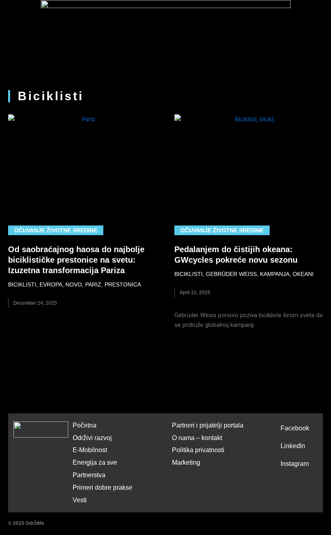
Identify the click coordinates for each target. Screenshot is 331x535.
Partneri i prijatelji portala (207, 425)
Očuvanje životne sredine (55, 230)
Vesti (80, 500)
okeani (303, 274)
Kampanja (274, 274)
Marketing (186, 462)
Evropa (51, 284)
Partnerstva (89, 475)
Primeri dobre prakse (102, 487)
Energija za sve (95, 462)
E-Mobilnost (90, 450)
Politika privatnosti (198, 450)
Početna (84, 425)
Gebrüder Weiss (231, 274)
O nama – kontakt (197, 437)
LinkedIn (293, 445)
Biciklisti (22, 284)
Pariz (93, 284)
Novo (73, 284)
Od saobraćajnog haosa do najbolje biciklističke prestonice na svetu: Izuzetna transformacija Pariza (76, 260)
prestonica (123, 284)
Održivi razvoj (92, 437)
